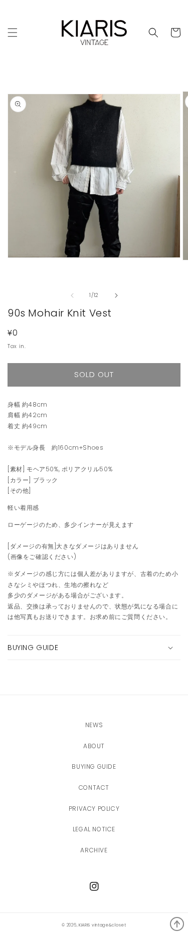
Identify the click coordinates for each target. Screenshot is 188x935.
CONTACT (94, 787)
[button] (153, 33)
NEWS (94, 725)
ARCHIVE (93, 850)
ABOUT (94, 746)
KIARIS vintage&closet (102, 925)
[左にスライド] (72, 295)
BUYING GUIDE (94, 766)
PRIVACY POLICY (94, 808)
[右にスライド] (116, 295)
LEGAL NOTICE (94, 829)
